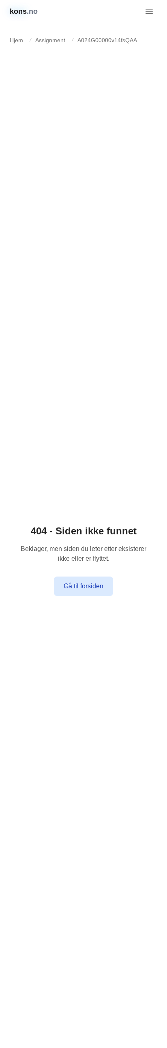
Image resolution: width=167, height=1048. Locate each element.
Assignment (50, 40)
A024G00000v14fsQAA (107, 40)
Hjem (16, 40)
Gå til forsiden (83, 586)
